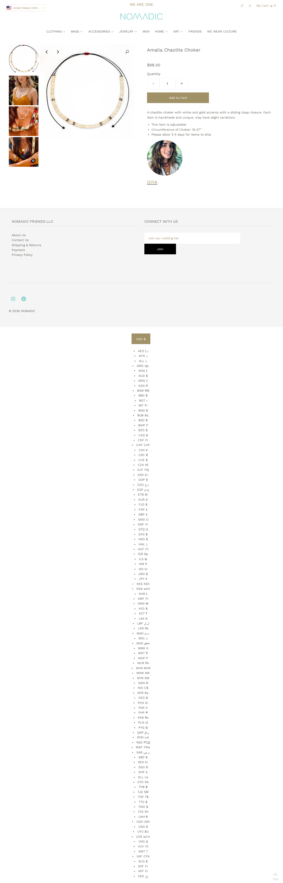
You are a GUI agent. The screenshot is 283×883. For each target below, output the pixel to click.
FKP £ (143, 509)
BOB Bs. (143, 415)
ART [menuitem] (176, 31)
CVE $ (143, 460)
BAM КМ (143, 390)
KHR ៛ (143, 594)
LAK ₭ (143, 618)
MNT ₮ (143, 653)
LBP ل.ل (143, 623)
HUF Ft (143, 549)
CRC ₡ (143, 455)
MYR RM (143, 678)
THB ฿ (143, 787)
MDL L (143, 638)
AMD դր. (143, 366)
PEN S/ (143, 703)
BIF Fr (143, 405)
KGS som (143, 588)
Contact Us (20, 240)
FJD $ (143, 504)
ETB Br (143, 494)
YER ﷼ (143, 876)
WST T (143, 851)
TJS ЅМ (143, 792)
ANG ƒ (143, 370)
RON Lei (143, 737)
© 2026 (15, 311)
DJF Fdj (143, 469)
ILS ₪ (143, 559)
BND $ (143, 410)
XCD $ (143, 861)
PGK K (143, 707)
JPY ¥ (143, 578)
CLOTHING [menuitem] (54, 31)
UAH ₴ (143, 816)
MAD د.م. (143, 633)
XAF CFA (143, 856)
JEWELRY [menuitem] (126, 31)
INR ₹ (143, 564)
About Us (19, 235)
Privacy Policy (22, 255)
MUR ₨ (143, 663)
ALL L (143, 361)
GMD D (143, 519)
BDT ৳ (143, 400)
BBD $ (143, 395)
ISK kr (143, 569)
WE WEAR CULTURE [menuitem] (222, 31)
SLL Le (143, 777)
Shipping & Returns (26, 245)
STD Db (143, 782)
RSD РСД (143, 742)
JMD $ (143, 574)
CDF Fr (143, 440)
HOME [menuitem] (159, 31)
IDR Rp (143, 554)
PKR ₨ (143, 717)
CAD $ (143, 435)
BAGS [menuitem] (75, 31)
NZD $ (143, 697)
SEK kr (143, 762)
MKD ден (143, 643)
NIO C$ (143, 688)
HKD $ (143, 539)
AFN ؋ (143, 356)
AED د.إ (143, 351)
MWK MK (143, 673)
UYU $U (143, 831)
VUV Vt (143, 846)
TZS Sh (143, 811)
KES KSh (143, 584)
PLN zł (143, 722)
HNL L (143, 544)
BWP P (143, 425)
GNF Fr (143, 524)
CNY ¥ (143, 450)
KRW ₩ (143, 603)
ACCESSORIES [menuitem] (99, 31)
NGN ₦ (143, 683)
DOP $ (143, 479)
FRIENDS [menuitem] (195, 31)
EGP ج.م (143, 489)
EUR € (143, 499)
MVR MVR (143, 668)
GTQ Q (143, 529)
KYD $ (143, 608)
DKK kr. (143, 475)
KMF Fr (143, 598)
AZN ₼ (143, 385)
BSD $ (143, 420)
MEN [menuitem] (146, 31)
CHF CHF (143, 445)
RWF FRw (143, 747)
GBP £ (143, 514)
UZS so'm (143, 836)
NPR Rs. (143, 693)
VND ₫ (143, 841)
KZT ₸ (143, 613)
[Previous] (47, 52)
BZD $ (143, 430)
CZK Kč (143, 465)
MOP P (143, 658)
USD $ (141, 339)
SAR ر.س (143, 752)
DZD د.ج (143, 485)
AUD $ (143, 375)
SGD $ (143, 767)
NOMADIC (28, 311)
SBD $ (143, 757)
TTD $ (143, 802)
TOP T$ (143, 797)
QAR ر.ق (143, 732)
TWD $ (143, 806)
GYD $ (143, 534)
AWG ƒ (143, 380)
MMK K (143, 648)
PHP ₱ (143, 712)
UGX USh (143, 821)
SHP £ (143, 772)
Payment (18, 250)
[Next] (58, 52)
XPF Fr (143, 871)
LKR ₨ (143, 628)
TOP (275, 878)
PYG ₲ (143, 727)
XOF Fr (143, 866)
